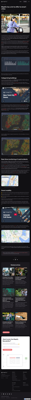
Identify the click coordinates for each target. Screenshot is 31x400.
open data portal (16, 82)
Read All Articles (6, 332)
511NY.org (5, 164)
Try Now (25, 1)
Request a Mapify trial (17, 252)
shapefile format (23, 104)
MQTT (15, 225)
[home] (4, 1)
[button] (29, 1)
